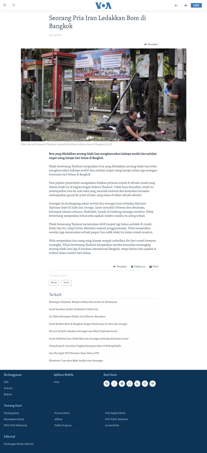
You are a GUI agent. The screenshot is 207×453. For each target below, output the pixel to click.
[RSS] (137, 383)
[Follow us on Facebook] (107, 383)
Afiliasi (58, 419)
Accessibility (112, 425)
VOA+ (57, 382)
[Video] (186, 5)
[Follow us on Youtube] (122, 383)
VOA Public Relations (116, 419)
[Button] (151, 44)
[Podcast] (145, 383)
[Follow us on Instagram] (129, 383)
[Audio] (176, 5)
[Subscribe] (152, 383)
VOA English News (115, 413)
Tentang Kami (11, 413)
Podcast (8, 388)
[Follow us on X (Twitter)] (114, 383)
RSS (6, 382)
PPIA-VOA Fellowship (15, 425)
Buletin (8, 394)
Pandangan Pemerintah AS (18, 444)
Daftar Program (63, 425)
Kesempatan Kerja (14, 419)
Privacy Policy (62, 413)
